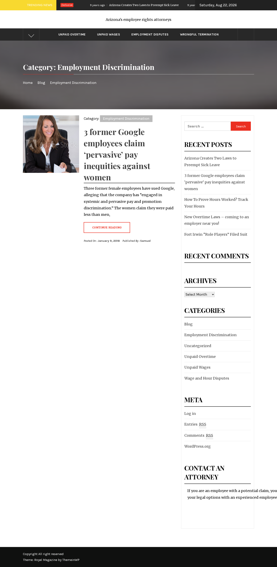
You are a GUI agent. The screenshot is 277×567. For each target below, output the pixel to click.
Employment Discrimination (126, 118)
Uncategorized (197, 345)
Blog (188, 324)
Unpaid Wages (108, 34)
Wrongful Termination (199, 34)
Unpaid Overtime (72, 34)
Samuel (145, 241)
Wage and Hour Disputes (206, 378)
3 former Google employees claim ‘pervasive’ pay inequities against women (117, 154)
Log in (190, 413)
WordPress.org (197, 446)
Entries (195, 424)
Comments (198, 435)
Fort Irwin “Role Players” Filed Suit (215, 234)
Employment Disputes (150, 34)
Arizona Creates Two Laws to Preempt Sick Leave (124, 5)
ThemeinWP (70, 560)
